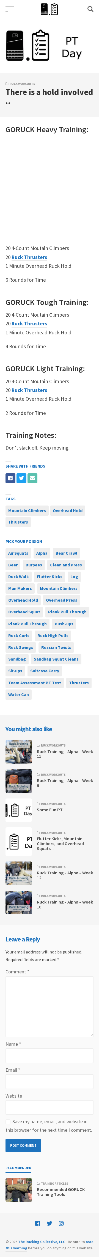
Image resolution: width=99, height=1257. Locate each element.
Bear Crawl (66, 553)
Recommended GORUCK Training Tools (61, 1192)
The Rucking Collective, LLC (41, 1241)
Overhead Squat (24, 611)
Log (74, 576)
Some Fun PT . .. (52, 809)
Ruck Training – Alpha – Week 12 (65, 875)
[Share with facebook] (10, 478)
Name (13, 1044)
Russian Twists (56, 647)
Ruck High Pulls (52, 635)
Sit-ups (15, 670)
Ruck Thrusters (29, 257)
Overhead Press (61, 600)
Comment (17, 971)
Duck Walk (18, 576)
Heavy (46, 129)
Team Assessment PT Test (34, 682)
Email (13, 1070)
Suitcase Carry (44, 670)
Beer (13, 564)
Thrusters (18, 522)
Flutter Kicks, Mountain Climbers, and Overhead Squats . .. (60, 843)
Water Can (18, 694)
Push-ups (64, 623)
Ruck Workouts (22, 84)
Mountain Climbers (27, 510)
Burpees (34, 564)
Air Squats (18, 553)
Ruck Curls (18, 635)
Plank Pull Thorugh (67, 611)
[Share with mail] (32, 478)
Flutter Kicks (49, 576)
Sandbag (17, 659)
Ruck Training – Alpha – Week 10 (65, 904)
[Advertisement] (49, 189)
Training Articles (54, 1183)
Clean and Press (66, 564)
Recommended (18, 1168)
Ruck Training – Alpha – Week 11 (65, 754)
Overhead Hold (67, 510)
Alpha (42, 553)
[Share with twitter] (21, 478)
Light (45, 368)
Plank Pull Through (27, 623)
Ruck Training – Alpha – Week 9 (65, 783)
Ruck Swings (20, 647)
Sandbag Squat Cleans (56, 659)
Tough (46, 302)
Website (14, 1096)
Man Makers (20, 588)
